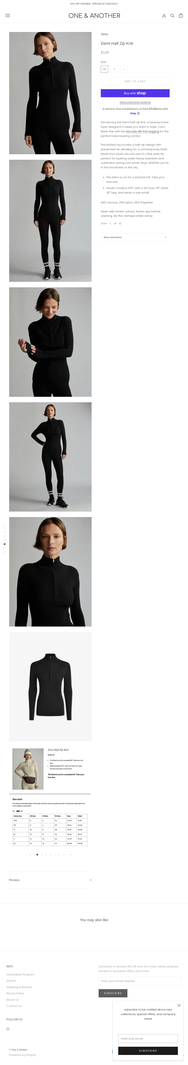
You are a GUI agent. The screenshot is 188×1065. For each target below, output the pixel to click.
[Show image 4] (50, 855)
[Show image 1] (37, 855)
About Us (12, 1000)
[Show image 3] (46, 855)
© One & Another (18, 1049)
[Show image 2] (42, 855)
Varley (104, 34)
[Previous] (30, 854)
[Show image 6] (59, 855)
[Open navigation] (8, 15)
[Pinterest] (120, 223)
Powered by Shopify (22, 1055)
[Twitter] (115, 223)
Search (11, 981)
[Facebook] (110, 223)
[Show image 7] (64, 855)
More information (113, 237)
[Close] (179, 1005)
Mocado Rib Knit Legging (142, 131)
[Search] (172, 15)
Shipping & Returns (19, 987)
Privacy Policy (15, 993)
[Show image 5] (55, 855)
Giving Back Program (20, 974)
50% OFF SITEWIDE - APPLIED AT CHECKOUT (94, 4)
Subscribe (148, 1050)
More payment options (135, 102)
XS (104, 69)
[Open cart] (180, 15)
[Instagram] (7, 1028)
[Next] (70, 854)
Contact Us (14, 1006)
